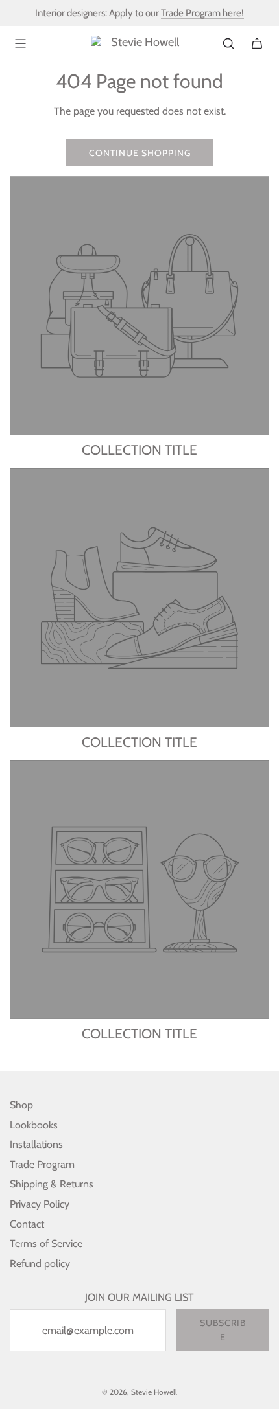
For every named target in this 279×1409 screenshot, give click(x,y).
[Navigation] (20, 43)
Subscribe (223, 1330)
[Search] (228, 43)
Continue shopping (140, 153)
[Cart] (257, 43)
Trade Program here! (202, 13)
